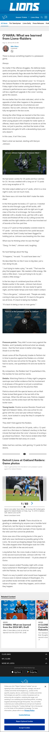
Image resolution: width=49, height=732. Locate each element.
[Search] (42, 17)
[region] (24, 707)
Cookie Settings (24, 715)
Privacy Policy (29, 710)
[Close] (45, 686)
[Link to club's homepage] (4, 16)
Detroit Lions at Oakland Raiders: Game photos (24, 461)
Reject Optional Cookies (24, 721)
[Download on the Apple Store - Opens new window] (16, 672)
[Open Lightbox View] (24, 496)
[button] (24, 162)
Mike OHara (14, 46)
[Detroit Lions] (24, 682)
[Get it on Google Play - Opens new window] (32, 673)
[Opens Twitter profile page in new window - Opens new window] (12, 51)
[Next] (32, 503)
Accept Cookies (24, 728)
